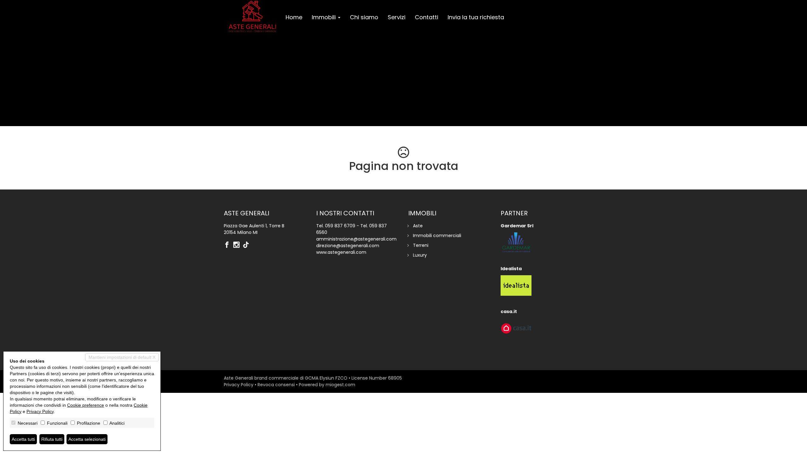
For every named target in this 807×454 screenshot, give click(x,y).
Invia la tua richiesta (476, 17)
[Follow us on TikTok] (247, 245)
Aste (418, 226)
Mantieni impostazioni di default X (122, 357)
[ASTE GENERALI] (252, 16)
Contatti (426, 17)
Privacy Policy (238, 384)
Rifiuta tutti (51, 439)
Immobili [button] (324, 17)
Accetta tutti (23, 439)
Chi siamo (364, 17)
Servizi (396, 17)
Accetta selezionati (87, 439)
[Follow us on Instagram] (238, 245)
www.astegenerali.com (341, 252)
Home (294, 17)
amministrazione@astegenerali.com (356, 239)
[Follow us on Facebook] (228, 245)
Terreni (420, 245)
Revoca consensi (276, 384)
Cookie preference (85, 405)
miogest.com (340, 384)
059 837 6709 (340, 226)
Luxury (420, 255)
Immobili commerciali (437, 235)
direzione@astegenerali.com (347, 245)
